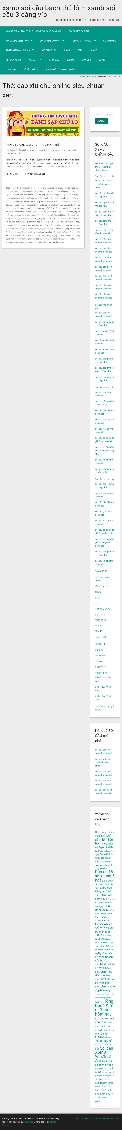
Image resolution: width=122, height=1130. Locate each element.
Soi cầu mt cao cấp (50, 41)
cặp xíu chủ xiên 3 (15, 232)
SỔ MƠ (102, 60)
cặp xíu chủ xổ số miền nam (64, 232)
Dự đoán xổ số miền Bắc (104, 926)
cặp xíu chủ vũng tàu (30, 229)
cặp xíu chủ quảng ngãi (20, 198)
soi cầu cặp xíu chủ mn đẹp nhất (33, 144)
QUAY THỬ (11, 69)
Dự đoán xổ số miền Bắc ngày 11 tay (104, 950)
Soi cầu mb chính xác (17, 41)
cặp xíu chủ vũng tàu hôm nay (52, 229)
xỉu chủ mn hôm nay (43, 242)
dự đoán (108, 880)
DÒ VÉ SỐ (86, 60)
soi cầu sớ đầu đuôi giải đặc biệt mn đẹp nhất (105, 542)
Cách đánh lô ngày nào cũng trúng (104, 858)
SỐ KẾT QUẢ (29, 69)
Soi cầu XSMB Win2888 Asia (104, 1054)
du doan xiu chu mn (66, 235)
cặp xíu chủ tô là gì (46, 208)
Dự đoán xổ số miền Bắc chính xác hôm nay (103, 935)
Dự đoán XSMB (103, 908)
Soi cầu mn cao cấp (81, 41)
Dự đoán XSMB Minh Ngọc (104, 914)
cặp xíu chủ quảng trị (40, 198)
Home (82, 76)
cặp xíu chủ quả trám (32, 194)
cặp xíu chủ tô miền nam (65, 208)
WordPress (28, 1122)
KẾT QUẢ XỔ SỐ (13, 60)
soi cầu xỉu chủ (56, 239)
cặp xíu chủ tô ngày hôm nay (43, 212)
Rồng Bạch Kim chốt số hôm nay (104, 1008)
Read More (13, 174)
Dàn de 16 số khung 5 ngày (45, 235)
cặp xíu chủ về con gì (29, 218)
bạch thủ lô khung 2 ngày (60, 69)
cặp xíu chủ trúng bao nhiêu (28, 215)
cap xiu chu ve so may (66, 218)
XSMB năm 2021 (104, 1082)
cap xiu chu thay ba (72, 205)
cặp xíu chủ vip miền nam (24, 225)
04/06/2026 (21, 150)
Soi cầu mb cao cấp (79, 31)
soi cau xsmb (104, 1020)
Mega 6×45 (100, 619)
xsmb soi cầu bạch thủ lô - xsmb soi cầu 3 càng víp (51, 150)
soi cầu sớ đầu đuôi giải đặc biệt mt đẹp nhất (105, 450)
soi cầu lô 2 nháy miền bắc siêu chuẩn (103, 184)
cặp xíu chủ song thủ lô (16, 205)
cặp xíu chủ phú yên (14, 194)
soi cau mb (102, 1018)
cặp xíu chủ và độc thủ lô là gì (53, 215)
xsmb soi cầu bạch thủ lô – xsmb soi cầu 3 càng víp (58, 11)
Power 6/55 (100, 637)
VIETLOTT (33, 60)
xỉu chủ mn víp (58, 242)
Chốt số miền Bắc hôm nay (104, 839)
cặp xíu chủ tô (31, 208)
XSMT (94, 50)
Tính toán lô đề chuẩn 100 (20, 50)
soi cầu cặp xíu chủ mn (39, 239)
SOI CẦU (70, 60)
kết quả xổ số (49, 50)
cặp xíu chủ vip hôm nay (26, 222)
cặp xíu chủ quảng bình (52, 194)
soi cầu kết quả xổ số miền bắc (104, 1044)
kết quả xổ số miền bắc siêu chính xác (105, 982)
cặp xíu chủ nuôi (43, 188)
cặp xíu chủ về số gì (47, 218)
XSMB (67, 50)
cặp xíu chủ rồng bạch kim (61, 198)
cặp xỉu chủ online (41, 191)
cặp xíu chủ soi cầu (72, 201)
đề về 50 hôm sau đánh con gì (104, 1097)
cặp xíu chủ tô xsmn (64, 212)
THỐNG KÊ (54, 60)
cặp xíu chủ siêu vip (28, 201)
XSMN (80, 50)
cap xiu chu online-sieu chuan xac (64, 191)
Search (101, 121)
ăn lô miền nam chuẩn (26, 188)
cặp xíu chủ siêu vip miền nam (50, 201)
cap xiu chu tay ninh (35, 205)
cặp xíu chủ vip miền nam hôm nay (50, 225)
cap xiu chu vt (15, 229)
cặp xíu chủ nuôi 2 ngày (61, 188)
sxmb (103, 1072)
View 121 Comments (35, 174)
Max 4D (98, 631)
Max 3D (98, 625)
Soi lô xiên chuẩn (102, 1069)
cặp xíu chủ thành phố (53, 205)
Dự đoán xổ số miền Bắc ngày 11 (104, 942)
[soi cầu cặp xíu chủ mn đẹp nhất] (43, 135)
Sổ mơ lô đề (109, 41)
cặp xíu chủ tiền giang (15, 208)
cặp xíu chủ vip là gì (45, 222)
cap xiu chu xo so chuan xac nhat (38, 232)
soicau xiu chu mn (26, 242)
